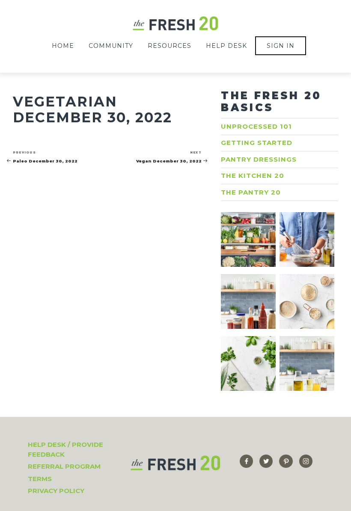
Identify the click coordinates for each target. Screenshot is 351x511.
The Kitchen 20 (252, 175)
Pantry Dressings (259, 159)
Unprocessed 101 (256, 126)
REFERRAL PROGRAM (64, 466)
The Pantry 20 (251, 192)
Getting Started (256, 143)
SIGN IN (280, 46)
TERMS (40, 479)
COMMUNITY (111, 46)
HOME (63, 46)
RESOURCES (169, 46)
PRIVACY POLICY (56, 491)
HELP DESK (226, 46)
